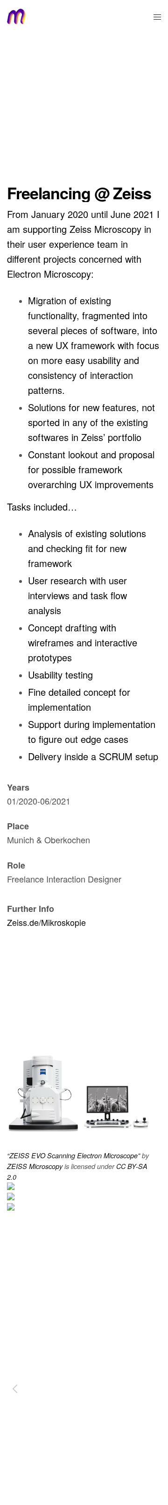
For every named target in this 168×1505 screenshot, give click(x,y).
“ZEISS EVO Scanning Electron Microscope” (73, 1155)
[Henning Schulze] (16, 16)
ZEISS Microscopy (35, 1166)
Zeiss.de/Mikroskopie (46, 922)
